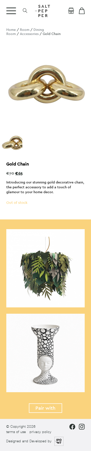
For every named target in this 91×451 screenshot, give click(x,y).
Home (11, 30)
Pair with (45, 408)
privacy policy (40, 432)
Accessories (29, 34)
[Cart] (82, 11)
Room (24, 30)
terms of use (16, 432)
